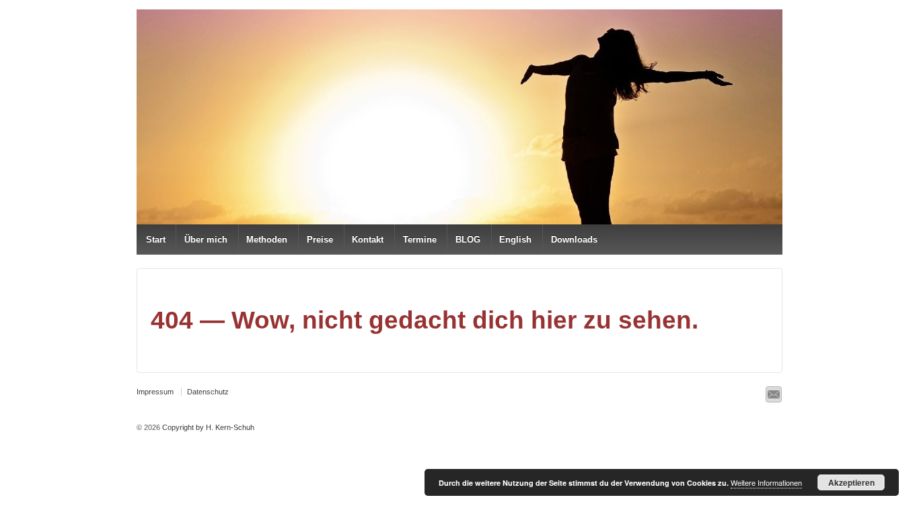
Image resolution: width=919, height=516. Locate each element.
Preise (320, 239)
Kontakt (367, 239)
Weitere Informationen (766, 482)
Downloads (574, 239)
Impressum (155, 392)
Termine (420, 239)
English (515, 239)
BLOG (467, 239)
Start (156, 239)
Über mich (205, 239)
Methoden (266, 239)
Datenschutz (208, 392)
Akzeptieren (851, 482)
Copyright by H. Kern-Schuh (207, 427)
